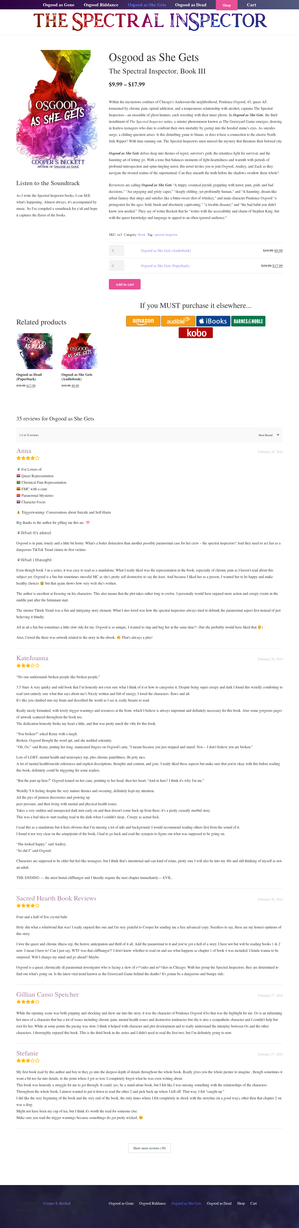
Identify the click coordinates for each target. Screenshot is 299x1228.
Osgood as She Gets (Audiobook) (166, 250)
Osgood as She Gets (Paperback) (165, 265)
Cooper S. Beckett (57, 1203)
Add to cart (125, 284)
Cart (253, 1203)
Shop (241, 1203)
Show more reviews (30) (149, 1148)
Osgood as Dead (219, 1203)
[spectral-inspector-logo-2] (149, 22)
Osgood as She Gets (186, 1203)
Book (141, 234)
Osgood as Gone (121, 1203)
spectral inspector (166, 234)
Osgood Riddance (152, 1203)
